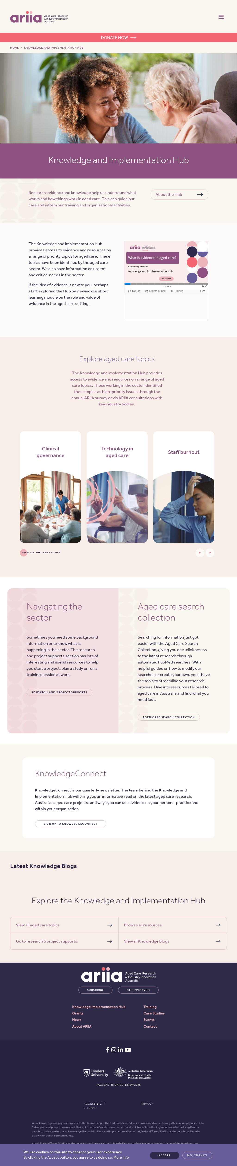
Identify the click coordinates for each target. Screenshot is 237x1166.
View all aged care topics (41, 552)
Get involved (138, 990)
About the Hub (169, 194)
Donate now (114, 37)
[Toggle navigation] (221, 16)
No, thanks (197, 1155)
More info (121, 1157)
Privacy (146, 1103)
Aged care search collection (169, 717)
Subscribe (95, 990)
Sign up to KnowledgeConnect (71, 823)
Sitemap (90, 1107)
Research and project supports (59, 692)
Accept (164, 1155)
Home (14, 47)
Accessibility (95, 1103)
